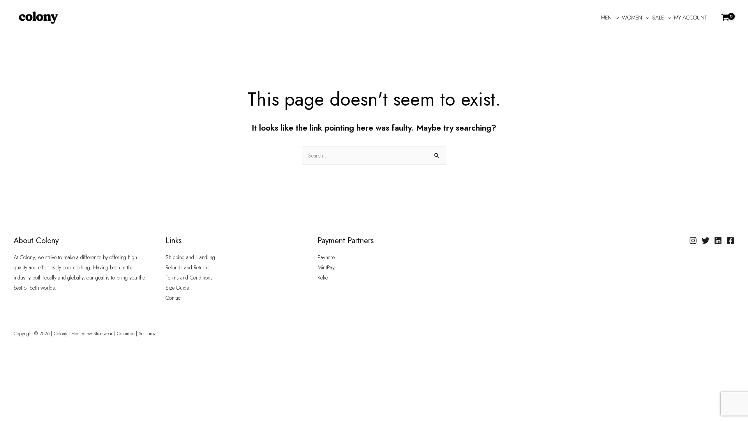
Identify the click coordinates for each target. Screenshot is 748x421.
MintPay (326, 267)
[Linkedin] (718, 240)
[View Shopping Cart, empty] (725, 17)
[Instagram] (693, 240)
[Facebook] (730, 240)
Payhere (326, 257)
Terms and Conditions (189, 277)
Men (606, 17)
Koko (323, 277)
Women (632, 17)
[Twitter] (705, 240)
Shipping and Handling (190, 257)
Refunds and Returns (188, 267)
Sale (658, 17)
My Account (690, 17)
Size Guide (177, 288)
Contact (174, 298)
